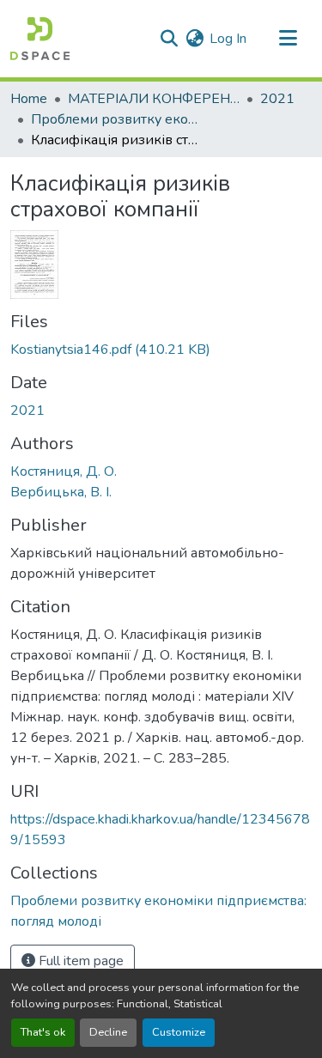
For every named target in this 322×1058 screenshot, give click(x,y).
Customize (178, 1032)
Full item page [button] (79, 961)
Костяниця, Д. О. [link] (63, 471)
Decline (108, 1032)
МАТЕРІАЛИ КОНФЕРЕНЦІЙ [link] (154, 98)
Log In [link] (228, 38)
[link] (161, 349)
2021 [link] (277, 98)
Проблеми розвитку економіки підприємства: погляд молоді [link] (117, 119)
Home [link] (28, 98)
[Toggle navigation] (288, 38)
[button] (40, 38)
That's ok (43, 1032)
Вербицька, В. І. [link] (61, 492)
